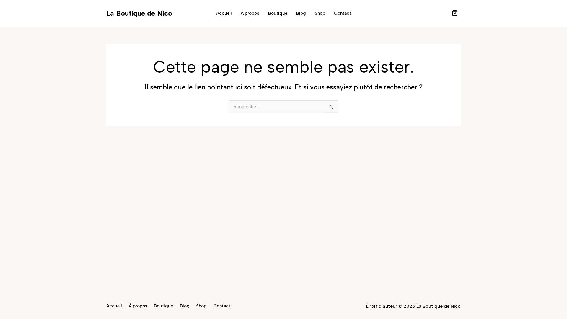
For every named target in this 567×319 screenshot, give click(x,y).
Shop (320, 13)
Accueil (224, 13)
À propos (250, 13)
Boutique (277, 13)
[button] (455, 13)
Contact (342, 13)
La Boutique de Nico (139, 13)
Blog (301, 13)
